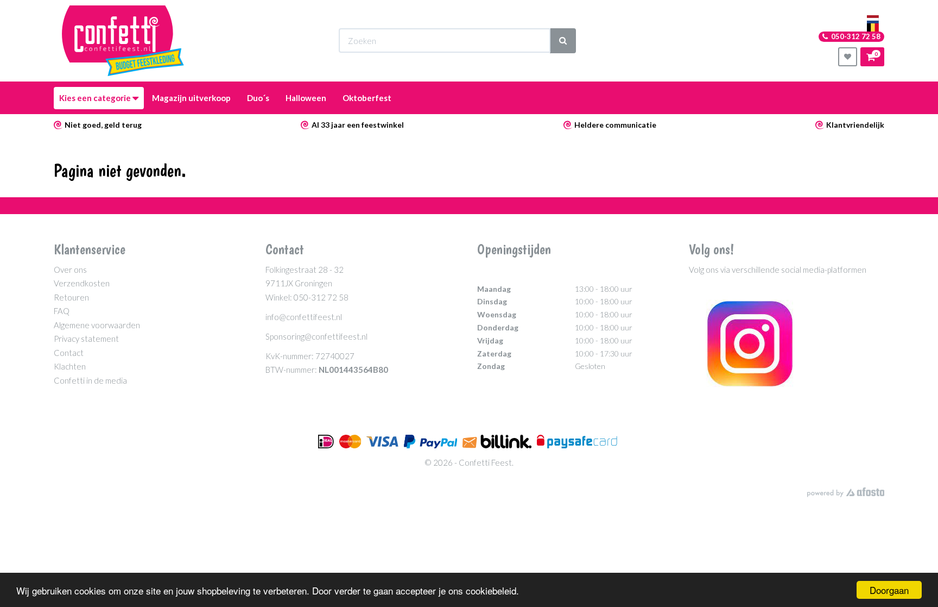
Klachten (70, 366)
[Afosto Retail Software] (845, 492)
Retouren (71, 297)
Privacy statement (86, 338)
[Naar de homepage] (123, 41)
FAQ (61, 311)
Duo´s (258, 98)
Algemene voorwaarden (97, 325)
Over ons (70, 269)
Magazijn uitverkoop (191, 98)
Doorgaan (889, 590)
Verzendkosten (82, 283)
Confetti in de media (90, 380)
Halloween (306, 98)
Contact (69, 353)
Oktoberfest (367, 98)
